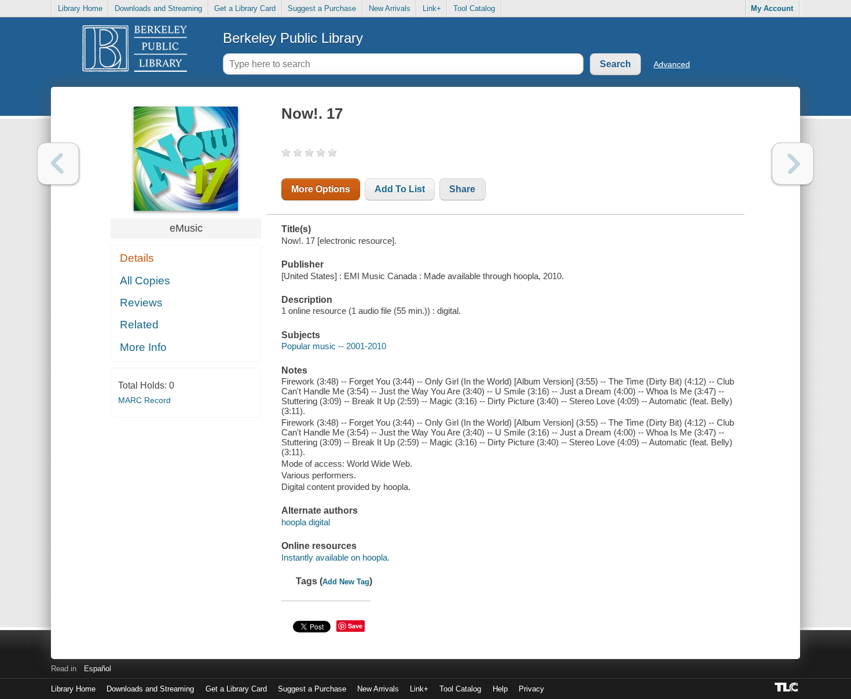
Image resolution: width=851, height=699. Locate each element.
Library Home (80, 8)
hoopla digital (305, 522)
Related (139, 325)
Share (462, 189)
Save (355, 625)
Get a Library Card (245, 8)
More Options (320, 189)
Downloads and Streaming (158, 8)
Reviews (141, 303)
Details (137, 258)
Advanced (672, 64)
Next (793, 163)
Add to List (400, 189)
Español (97, 668)
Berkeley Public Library (293, 38)
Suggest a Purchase (322, 8)
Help (500, 689)
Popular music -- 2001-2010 (333, 346)
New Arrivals (389, 8)
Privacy (531, 689)
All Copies (145, 281)
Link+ (432, 8)
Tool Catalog (474, 8)
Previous (58, 163)
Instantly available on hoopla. (335, 557)
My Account (772, 8)
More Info (143, 347)
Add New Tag (345, 581)
